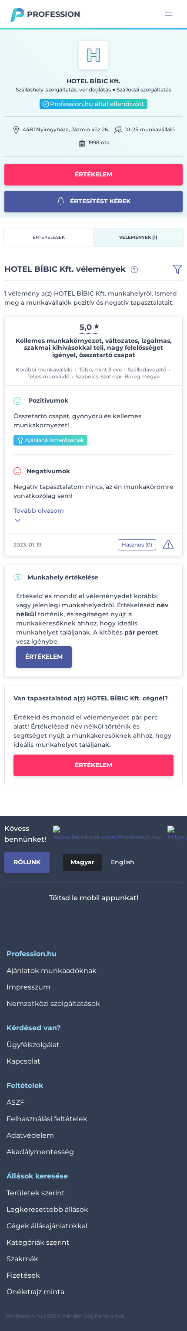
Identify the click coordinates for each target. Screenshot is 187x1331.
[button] (177, 269)
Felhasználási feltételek (47, 1119)
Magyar (82, 862)
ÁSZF (15, 1102)
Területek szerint (36, 1193)
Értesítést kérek (99, 201)
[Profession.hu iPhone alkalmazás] (57, 920)
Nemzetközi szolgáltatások (53, 1003)
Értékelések (49, 237)
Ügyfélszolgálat (33, 1045)
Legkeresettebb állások (47, 1209)
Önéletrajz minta (35, 1292)
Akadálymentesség (40, 1152)
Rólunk (26, 862)
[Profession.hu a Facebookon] (103, 834)
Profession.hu (54, 14)
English (122, 862)
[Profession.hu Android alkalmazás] (119, 920)
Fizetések (23, 1275)
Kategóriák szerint (38, 1242)
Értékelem (93, 174)
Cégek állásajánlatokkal (47, 1226)
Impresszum (28, 987)
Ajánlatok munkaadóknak (52, 971)
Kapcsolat (23, 1061)
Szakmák (22, 1259)
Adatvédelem (30, 1135)
